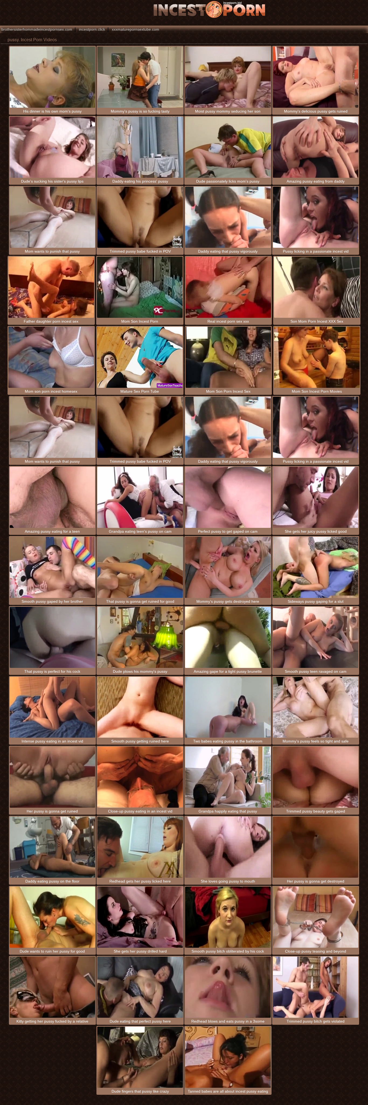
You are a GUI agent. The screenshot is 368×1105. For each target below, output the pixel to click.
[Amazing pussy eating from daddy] (316, 147)
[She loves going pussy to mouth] (228, 847)
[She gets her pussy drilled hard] (140, 917)
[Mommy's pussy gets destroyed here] (228, 567)
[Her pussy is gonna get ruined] (52, 777)
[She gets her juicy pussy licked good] (316, 497)
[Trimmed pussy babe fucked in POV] (140, 217)
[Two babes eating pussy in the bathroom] (228, 707)
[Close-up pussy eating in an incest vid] (140, 777)
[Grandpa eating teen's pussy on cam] (140, 497)
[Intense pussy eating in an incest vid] (52, 707)
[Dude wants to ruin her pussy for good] (52, 917)
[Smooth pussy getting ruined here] (140, 707)
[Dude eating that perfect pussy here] (140, 987)
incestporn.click (92, 29)
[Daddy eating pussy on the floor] (52, 847)
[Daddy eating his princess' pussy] (140, 147)
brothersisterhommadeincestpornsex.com (36, 29)
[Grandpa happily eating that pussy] (228, 777)
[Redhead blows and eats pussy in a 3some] (228, 987)
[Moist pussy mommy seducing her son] (228, 77)
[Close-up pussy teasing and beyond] (316, 917)
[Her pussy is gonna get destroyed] (316, 847)
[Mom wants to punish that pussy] (52, 217)
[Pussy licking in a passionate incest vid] (316, 217)
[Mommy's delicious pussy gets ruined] (316, 77)
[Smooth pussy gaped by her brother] (52, 567)
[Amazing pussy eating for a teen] (52, 497)
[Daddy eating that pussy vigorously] (228, 217)
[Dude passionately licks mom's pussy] (228, 147)
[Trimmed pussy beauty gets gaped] (316, 777)
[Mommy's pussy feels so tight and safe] (316, 707)
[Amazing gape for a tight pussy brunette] (228, 637)
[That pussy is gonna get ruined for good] (140, 567)
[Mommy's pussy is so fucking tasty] (140, 77)
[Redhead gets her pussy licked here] (140, 847)
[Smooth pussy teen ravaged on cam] (316, 637)
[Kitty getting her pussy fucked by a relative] (52, 987)
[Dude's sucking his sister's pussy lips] (52, 147)
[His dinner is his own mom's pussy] (52, 77)
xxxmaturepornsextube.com (135, 29)
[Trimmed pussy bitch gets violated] (316, 987)
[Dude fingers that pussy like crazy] (140, 1057)
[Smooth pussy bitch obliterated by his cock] (228, 917)
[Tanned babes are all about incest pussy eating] (228, 1057)
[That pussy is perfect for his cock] (52, 637)
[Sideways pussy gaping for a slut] (316, 567)
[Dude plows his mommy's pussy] (140, 637)
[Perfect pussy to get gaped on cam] (228, 497)
